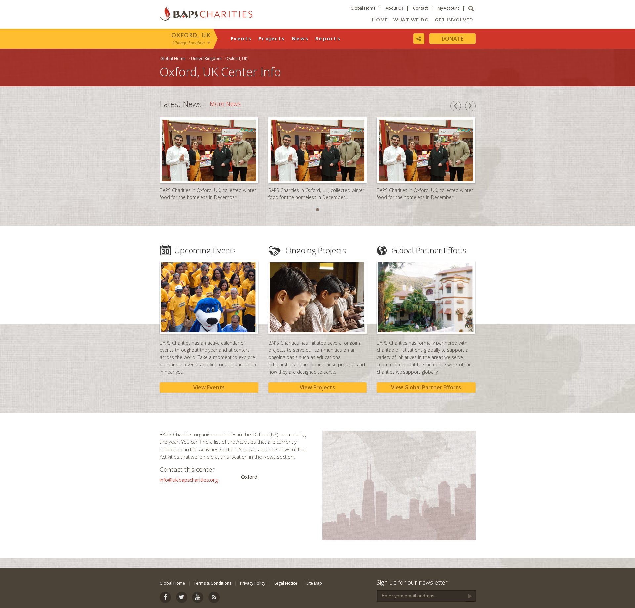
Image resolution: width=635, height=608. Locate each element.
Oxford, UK (191, 35)
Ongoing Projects (315, 250)
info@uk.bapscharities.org (189, 479)
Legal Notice (285, 583)
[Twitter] (181, 597)
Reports (328, 38)
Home (380, 19)
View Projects (317, 387)
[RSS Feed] (214, 597)
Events (241, 38)
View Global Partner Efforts (426, 387)
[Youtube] (197, 597)
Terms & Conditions (212, 583)
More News (225, 104)
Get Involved (454, 19)
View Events (209, 387)
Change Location (189, 42)
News (300, 38)
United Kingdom (206, 58)
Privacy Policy (252, 583)
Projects (271, 38)
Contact (420, 8)
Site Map (314, 583)
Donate (452, 38)
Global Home (363, 8)
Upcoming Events (205, 250)
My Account (448, 8)
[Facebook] (165, 597)
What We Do (411, 19)
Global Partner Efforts (428, 250)
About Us (394, 8)
